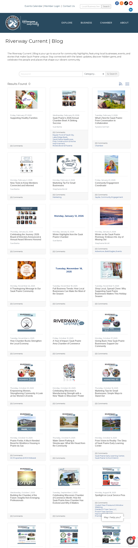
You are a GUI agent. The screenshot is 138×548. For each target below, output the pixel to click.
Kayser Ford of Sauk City (63, 135)
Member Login (52, 6)
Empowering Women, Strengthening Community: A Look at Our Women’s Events (26, 393)
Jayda (97, 197)
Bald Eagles (110, 251)
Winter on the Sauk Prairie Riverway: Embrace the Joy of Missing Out (109, 237)
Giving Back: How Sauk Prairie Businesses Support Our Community (110, 343)
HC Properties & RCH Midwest (23, 458)
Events (119, 251)
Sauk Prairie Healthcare (63, 139)
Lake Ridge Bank (60, 137)
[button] (121, 83)
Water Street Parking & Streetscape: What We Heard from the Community (69, 443)
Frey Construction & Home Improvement (64, 142)
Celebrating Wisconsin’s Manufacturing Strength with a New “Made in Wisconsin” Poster (68, 393)
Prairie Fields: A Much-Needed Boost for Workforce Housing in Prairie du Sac (25, 443)
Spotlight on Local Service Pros (110, 495)
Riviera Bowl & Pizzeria (62, 146)
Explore (66, 23)
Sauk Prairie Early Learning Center (109, 456)
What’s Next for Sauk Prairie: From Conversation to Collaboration (109, 120)
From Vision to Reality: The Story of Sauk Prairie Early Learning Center (111, 443)
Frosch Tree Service (104, 512)
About (124, 23)
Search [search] (113, 74)
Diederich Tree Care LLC (105, 509)
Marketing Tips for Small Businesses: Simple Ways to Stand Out (108, 393)
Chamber (106, 23)
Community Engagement (112, 197)
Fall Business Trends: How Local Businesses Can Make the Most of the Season (69, 291)
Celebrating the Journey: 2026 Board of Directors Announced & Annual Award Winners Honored (25, 237)
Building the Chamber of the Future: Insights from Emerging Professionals (24, 497)
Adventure (99, 251)
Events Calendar (33, 6)
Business (86, 23)
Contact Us (69, 6)
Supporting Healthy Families (23, 118)
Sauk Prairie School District (106, 458)
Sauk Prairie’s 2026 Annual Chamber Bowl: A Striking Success (66, 120)
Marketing (57, 197)
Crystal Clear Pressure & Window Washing (109, 506)
